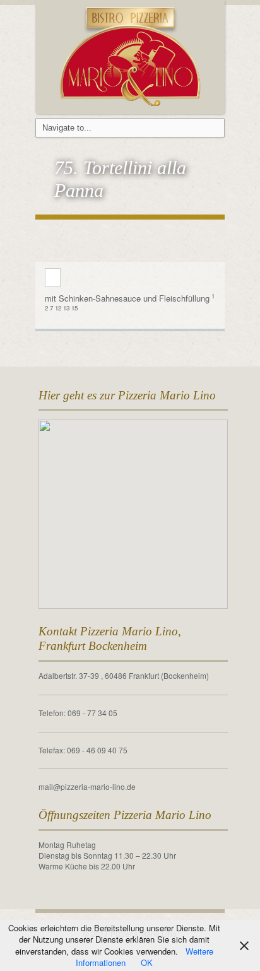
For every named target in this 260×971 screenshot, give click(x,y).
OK (147, 962)
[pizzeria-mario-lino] (130, 54)
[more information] (52, 278)
